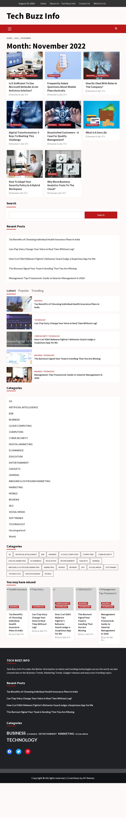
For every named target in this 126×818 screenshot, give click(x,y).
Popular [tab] (23, 290)
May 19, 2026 (61, 637)
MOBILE (13, 493)
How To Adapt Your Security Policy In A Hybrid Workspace (24, 185)
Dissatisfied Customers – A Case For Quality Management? (63, 136)
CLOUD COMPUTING (20, 425)
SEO (11, 505)
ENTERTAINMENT (19, 462)
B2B (11, 413)
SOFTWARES (15, 174)
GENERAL (14, 475)
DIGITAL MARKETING (21, 444)
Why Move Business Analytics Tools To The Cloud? (60, 185)
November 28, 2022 (17, 95)
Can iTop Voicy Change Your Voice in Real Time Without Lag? (41, 249)
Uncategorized (17, 530)
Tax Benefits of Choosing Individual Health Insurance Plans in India (44, 239)
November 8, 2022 (17, 193)
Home (43, 3)
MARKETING (16, 487)
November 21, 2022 (94, 91)
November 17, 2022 (17, 144)
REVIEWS (14, 499)
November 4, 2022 (56, 193)
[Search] (116, 28)
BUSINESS (91, 76)
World (12, 536)
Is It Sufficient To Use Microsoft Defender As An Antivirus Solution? (23, 87)
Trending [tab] (37, 290)
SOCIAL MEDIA (17, 511)
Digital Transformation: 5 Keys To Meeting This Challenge (24, 136)
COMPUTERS (16, 432)
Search (11, 203)
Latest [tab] (11, 290)
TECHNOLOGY (31, 76)
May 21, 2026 (38, 631)
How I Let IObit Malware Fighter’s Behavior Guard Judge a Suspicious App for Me (52, 258)
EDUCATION (16, 456)
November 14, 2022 (56, 144)
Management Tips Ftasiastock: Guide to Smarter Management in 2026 (47, 278)
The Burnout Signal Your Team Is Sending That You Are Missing (43, 268)
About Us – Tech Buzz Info (62, 3)
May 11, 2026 (84, 634)
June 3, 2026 (15, 634)
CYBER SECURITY (16, 76)
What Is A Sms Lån (96, 132)
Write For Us (100, 3)
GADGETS (14, 468)
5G (10, 401)
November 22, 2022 (56, 95)
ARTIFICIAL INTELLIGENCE (23, 407)
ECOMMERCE (16, 450)
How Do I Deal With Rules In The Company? (101, 85)
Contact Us (84, 3)
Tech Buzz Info (33, 15)
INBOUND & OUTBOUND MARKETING (29, 481)
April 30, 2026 (108, 637)
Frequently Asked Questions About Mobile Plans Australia (61, 87)
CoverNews (73, 777)
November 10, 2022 (94, 136)
